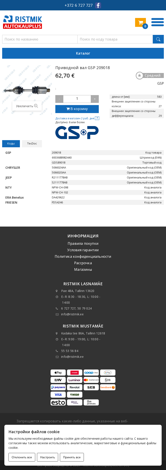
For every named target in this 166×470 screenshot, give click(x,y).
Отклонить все (22, 457)
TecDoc (32, 143)
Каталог (83, 53)
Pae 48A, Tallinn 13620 (77, 291)
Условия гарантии (83, 250)
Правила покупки (83, 243)
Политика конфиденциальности (83, 256)
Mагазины (83, 269)
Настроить (47, 457)
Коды (11, 143)
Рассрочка (83, 263)
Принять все (72, 457)
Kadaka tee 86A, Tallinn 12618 (83, 333)
